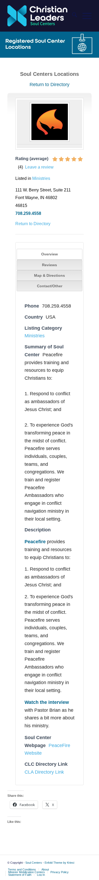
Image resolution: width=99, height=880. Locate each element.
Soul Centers (33, 862)
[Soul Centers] (41, 15)
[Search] (72, 15)
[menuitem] (72, 15)
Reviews (49, 265)
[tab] (50, 254)
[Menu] (84, 15)
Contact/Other (49, 286)
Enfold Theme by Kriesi (59, 862)
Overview (49, 254)
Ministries (41, 178)
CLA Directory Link (44, 772)
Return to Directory (49, 84)
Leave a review (39, 167)
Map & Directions (49, 275)
